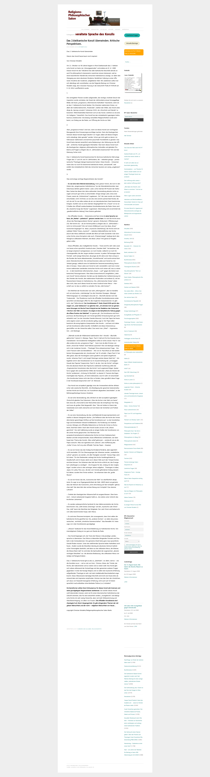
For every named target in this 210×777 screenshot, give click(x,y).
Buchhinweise (128, 260)
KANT (126, 368)
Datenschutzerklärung (130, 666)
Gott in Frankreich (129, 331)
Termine (126, 458)
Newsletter (95, 29)
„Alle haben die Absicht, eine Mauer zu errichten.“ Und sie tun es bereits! (133, 189)
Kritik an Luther (128, 379)
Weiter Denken (128, 497)
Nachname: (127, 526)
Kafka (125, 358)
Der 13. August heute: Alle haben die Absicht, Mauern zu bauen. (133, 566)
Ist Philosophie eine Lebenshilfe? (133, 352)
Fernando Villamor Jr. (87, 767)
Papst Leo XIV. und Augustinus (133, 413)
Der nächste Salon (129, 297)
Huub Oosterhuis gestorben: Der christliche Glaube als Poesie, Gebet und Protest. (133, 711)
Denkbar (126, 283)
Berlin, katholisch (129, 252)
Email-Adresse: (128, 532)
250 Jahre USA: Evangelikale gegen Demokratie (133, 606)
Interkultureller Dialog (130, 342)
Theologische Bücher (130, 266)
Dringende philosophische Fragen (133, 304)
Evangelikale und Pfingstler (132, 315)
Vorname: (126, 521)
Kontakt (117, 29)
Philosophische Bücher (130, 263)
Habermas (127, 335)
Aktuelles (103, 29)
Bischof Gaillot (128, 256)
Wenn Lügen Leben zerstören (132, 195)
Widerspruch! (128, 501)
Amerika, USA (128, 238)
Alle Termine (127, 135)
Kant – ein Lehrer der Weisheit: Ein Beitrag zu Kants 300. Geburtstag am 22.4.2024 (133, 752)
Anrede (126, 538)
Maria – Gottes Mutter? (131, 406)
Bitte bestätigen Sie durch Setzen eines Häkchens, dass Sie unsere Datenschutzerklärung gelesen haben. (133, 547)
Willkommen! (85, 29)
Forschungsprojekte (129, 318)
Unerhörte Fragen (132, 35)
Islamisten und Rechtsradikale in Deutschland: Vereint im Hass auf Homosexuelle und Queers (133, 202)
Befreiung (127, 242)
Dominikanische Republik (131, 301)
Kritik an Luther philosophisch (132, 383)
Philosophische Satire (130, 441)
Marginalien (127, 402)
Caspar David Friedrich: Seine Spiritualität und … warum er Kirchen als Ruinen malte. (133, 703)
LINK (126, 582)
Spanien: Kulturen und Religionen (133, 452)
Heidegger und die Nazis (131, 338)
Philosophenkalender (130, 427)
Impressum (125, 29)
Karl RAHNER (128, 376)
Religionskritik (97, 629)
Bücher (111, 29)
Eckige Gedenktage (129, 311)
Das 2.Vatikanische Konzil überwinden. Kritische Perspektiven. (93, 42)
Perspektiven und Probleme (132, 423)
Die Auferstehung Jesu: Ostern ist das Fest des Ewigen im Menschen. (133, 690)
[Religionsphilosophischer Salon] (93, 25)
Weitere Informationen (130, 577)
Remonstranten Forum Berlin (132, 448)
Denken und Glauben (84, 629)
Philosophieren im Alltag (131, 437)
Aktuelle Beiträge (132, 43)
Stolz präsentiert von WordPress (77, 765)
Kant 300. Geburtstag (130, 372)
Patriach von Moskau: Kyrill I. (132, 420)
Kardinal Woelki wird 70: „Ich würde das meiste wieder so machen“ (132, 156)
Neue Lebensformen (130, 409)
